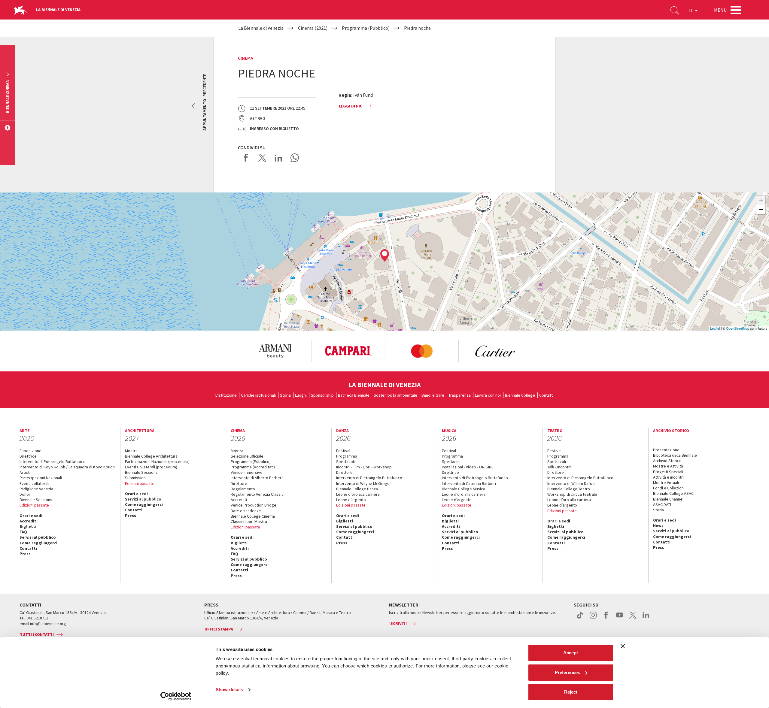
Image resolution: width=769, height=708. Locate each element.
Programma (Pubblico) (251, 461)
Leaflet (715, 328)
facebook (606, 618)
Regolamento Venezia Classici (257, 494)
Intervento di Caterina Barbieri (469, 483)
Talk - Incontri (559, 467)
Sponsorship (322, 395)
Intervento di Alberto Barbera (257, 477)
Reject (570, 691)
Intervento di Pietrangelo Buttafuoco (53, 461)
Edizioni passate (34, 505)
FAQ (23, 531)
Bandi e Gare (432, 395)
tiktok (580, 618)
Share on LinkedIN (278, 157)
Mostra (131, 450)
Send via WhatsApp (294, 157)
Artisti (25, 472)
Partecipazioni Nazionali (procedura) (157, 461)
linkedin (646, 618)
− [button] (761, 209)
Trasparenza (459, 395)
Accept (570, 652)
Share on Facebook (246, 157)
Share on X (262, 157)
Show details (229, 689)
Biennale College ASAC (673, 493)
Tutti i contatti (37, 634)
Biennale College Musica (463, 489)
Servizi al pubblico (38, 537)
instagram (593, 618)
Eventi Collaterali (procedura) (151, 467)
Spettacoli (345, 461)
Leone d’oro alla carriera (358, 494)
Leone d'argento (457, 499)
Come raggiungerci (38, 543)
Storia (285, 395)
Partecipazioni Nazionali (41, 477)
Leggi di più (351, 106)
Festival (343, 450)
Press (25, 553)
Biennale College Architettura (151, 456)
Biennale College (520, 395)
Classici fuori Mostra (249, 521)
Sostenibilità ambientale (395, 395)
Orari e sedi (31, 515)
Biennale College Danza (357, 489)
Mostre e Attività (668, 466)
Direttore (239, 483)
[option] (275, 351)
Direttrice (28, 456)
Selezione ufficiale (247, 456)
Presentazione (666, 449)
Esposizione (30, 450)
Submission (135, 477)
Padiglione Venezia (36, 489)
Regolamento (243, 489)
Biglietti (28, 526)
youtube (619, 618)
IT (691, 10)
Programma (346, 456)
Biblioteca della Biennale (675, 455)
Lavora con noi (488, 395)
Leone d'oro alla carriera (463, 494)
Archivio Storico (667, 460)
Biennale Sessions (36, 499)
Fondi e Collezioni (669, 488)
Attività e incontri (668, 477)
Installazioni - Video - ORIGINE (468, 467)
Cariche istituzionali (258, 395)
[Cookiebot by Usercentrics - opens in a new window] (176, 696)
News (658, 525)
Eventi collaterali (34, 483)
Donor (25, 494)
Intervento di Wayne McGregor (363, 483)
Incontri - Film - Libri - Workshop (364, 467)
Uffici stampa (219, 629)
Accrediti (29, 521)
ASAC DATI (662, 504)
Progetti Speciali (668, 471)
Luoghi (301, 395)
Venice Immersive (247, 472)
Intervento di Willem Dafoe (571, 483)
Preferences (567, 672)
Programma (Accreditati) (253, 467)
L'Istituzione (226, 395)
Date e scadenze (246, 510)
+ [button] (761, 200)
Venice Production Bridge (253, 505)
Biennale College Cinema (253, 516)
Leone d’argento (351, 499)
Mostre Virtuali (666, 482)
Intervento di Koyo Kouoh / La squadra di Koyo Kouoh (67, 467)
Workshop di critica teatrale (572, 494)
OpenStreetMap (737, 328)
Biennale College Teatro (568, 489)
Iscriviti (398, 623)
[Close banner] (623, 646)
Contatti (546, 395)
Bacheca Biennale (353, 395)
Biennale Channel (668, 499)
